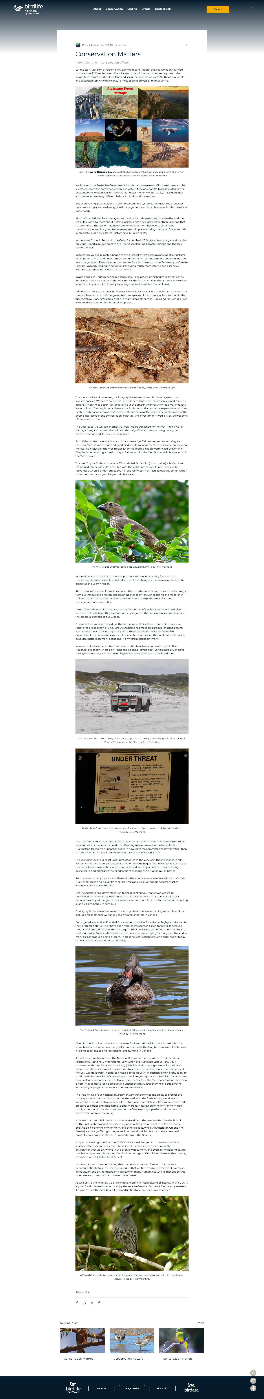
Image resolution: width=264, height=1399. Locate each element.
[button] (132, 1388)
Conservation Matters (78, 1358)
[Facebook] (253, 1388)
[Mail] (253, 1381)
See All (200, 1322)
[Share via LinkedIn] (91, 1302)
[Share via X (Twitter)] (84, 1302)
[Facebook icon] (251, 9)
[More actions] (187, 45)
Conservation (83, 1292)
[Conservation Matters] (82, 1340)
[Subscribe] (253, 1373)
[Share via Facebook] (76, 1302)
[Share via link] (99, 1302)
